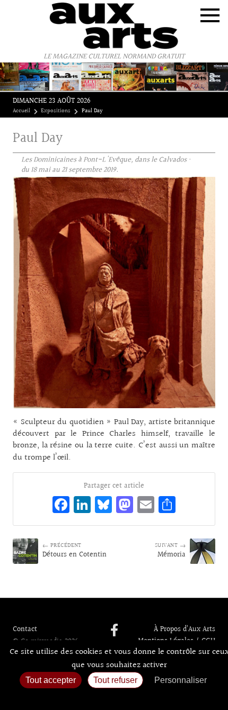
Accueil (21, 111)
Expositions (56, 111)
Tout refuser (115, 680)
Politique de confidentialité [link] (114, 697)
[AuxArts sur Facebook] (114, 631)
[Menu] (210, 15)
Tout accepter (50, 680)
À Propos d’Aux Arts (184, 629)
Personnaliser (180, 680)
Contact (25, 629)
